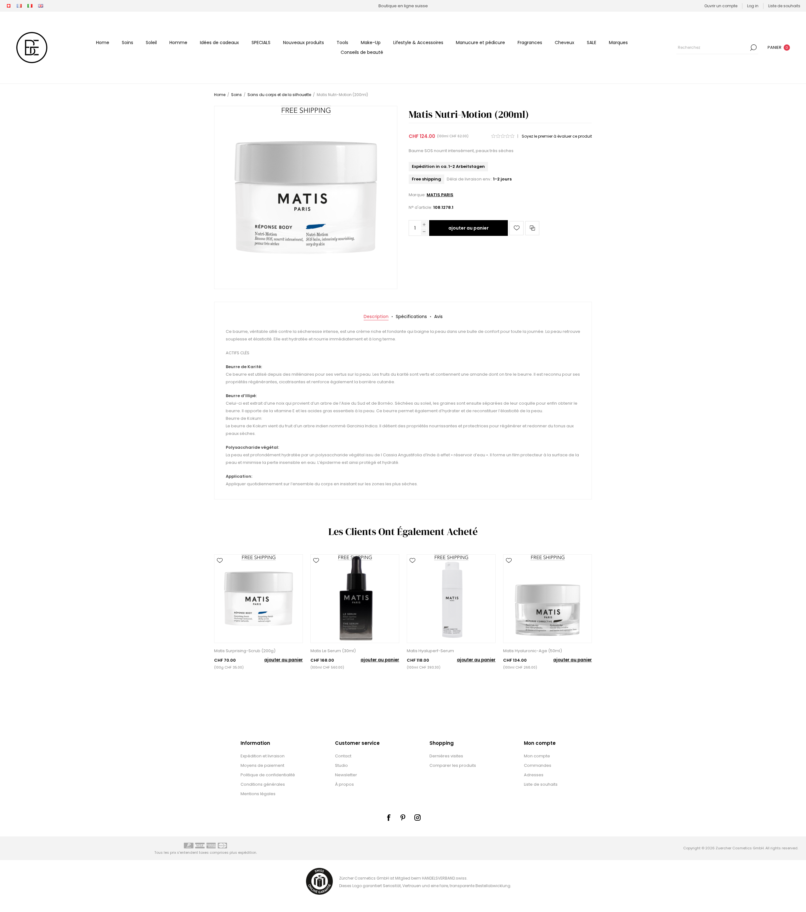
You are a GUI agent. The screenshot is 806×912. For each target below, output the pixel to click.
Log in (752, 6)
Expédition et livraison (263, 756)
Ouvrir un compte (720, 6)
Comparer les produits (452, 765)
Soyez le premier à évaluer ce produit (557, 136)
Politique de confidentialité (268, 775)
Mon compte (537, 756)
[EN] (41, 6)
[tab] (376, 316)
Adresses (533, 775)
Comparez (532, 228)
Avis (438, 316)
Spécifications (411, 316)
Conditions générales (263, 784)
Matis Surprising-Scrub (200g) (244, 651)
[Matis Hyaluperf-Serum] (451, 599)
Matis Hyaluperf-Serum (430, 651)
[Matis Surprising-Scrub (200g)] (258, 599)
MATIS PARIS (440, 195)
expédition (247, 852)
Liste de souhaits (541, 784)
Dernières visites (446, 756)
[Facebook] (388, 817)
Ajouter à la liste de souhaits (516, 228)
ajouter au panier (468, 228)
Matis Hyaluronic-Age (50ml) (532, 651)
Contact (343, 756)
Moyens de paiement (262, 765)
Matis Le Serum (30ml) (333, 651)
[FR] (19, 6)
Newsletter (346, 775)
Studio (341, 765)
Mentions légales (258, 794)
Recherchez (753, 47)
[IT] (30, 6)
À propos (344, 784)
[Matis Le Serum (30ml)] (355, 599)
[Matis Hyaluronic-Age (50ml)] (547, 599)
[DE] (8, 6)
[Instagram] (417, 817)
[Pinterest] (403, 817)
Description (376, 316)
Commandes (537, 765)
